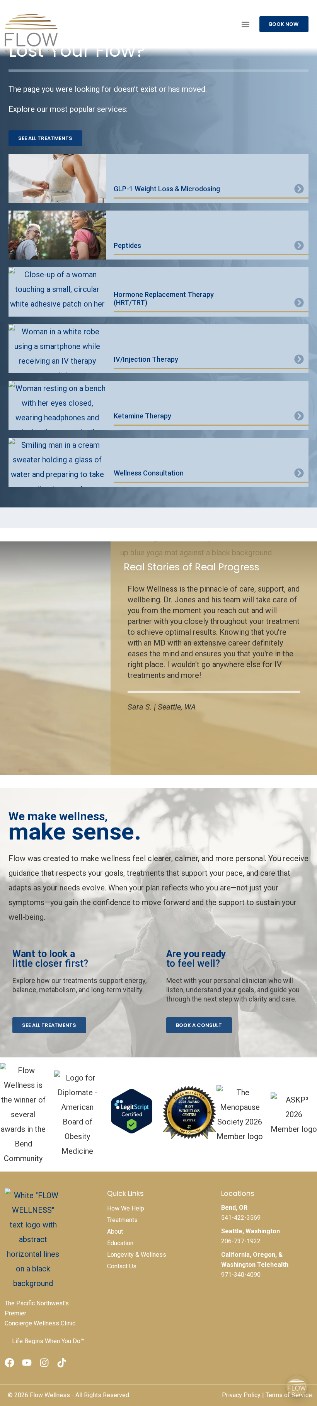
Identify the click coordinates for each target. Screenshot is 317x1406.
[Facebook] (9, 1362)
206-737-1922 (241, 1241)
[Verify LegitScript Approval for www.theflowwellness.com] (131, 1130)
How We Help (125, 1208)
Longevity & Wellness (136, 1254)
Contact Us (121, 1266)
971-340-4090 (241, 1274)
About (115, 1231)
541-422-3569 (241, 1217)
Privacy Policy (241, 1395)
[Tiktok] (61, 1362)
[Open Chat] (297, 1386)
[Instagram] (44, 1362)
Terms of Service (289, 1395)
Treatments (122, 1220)
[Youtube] (27, 1362)
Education (120, 1243)
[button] (245, 24)
